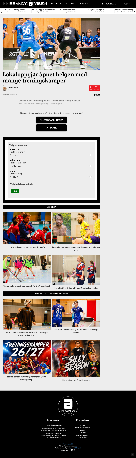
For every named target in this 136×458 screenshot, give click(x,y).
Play (58, 3)
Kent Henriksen (82, 437)
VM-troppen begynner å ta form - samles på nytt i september (45, 10)
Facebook (83, 3)
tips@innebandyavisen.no (82, 427)
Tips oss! (96, 89)
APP (66, 3)
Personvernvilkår (68, 444)
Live (73, 3)
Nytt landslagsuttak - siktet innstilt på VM (99, 10)
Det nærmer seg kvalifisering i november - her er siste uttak (72, 10)
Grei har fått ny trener (16, 10)
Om (51, 3)
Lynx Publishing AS (75, 448)
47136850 (96, 87)
